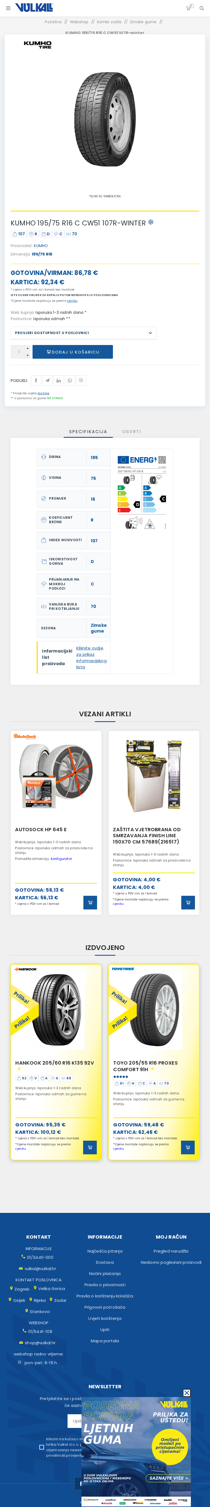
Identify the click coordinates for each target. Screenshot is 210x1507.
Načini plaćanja (105, 1273)
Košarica (191, 5)
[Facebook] (80, 1483)
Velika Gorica (51, 1288)
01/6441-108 (40, 1331)
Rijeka (40, 1300)
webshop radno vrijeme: (38, 1354)
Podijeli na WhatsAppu (70, 380)
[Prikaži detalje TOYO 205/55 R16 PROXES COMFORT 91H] (56, 1010)
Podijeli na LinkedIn (59, 380)
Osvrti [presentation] (131, 431)
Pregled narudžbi (171, 1251)
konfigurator (61, 858)
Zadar (60, 1300)
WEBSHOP (38, 1323)
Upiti (105, 1329)
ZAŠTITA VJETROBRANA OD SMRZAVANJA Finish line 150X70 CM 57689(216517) (146, 835)
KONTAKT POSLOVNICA (39, 1280)
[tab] (88, 431)
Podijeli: (19, 380)
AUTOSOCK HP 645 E (40, 829)
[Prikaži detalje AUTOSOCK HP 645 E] (56, 776)
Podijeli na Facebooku (36, 380)
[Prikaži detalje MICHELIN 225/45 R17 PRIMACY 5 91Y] (154, 1010)
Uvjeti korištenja (104, 1318)
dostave (43, 393)
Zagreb (22, 1289)
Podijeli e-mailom (47, 380)
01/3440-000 (40, 1257)
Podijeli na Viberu (81, 380)
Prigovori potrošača (105, 1307)
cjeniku (72, 301)
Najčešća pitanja (105, 1251)
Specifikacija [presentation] (88, 431)
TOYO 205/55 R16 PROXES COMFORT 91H (47, 1066)
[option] (56, 822)
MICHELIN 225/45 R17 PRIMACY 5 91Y (153, 1066)
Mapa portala (105, 1341)
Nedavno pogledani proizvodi (171, 1262)
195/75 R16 (42, 254)
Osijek (19, 1300)
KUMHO (41, 245)
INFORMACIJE (39, 1248)
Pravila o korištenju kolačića (105, 1296)
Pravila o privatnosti (105, 1285)
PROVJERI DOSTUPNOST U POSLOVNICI (52, 333)
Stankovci (40, 1311)
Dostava (104, 1262)
